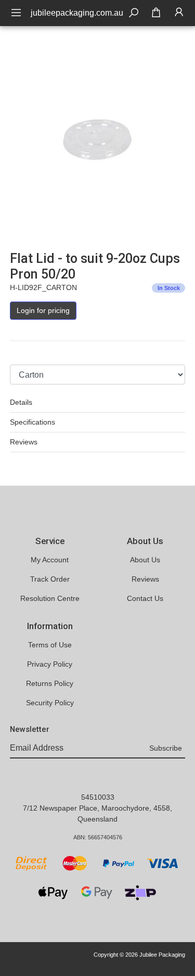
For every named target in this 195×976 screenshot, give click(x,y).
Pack (18, 355)
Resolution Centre (50, 598)
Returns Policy (49, 683)
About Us (145, 560)
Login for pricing (43, 310)
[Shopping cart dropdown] (156, 13)
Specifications (32, 422)
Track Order (50, 579)
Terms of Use (50, 645)
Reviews (23, 442)
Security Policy (50, 702)
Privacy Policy (49, 664)
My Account (50, 560)
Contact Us (145, 598)
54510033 (97, 797)
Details (21, 402)
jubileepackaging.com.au (77, 12)
